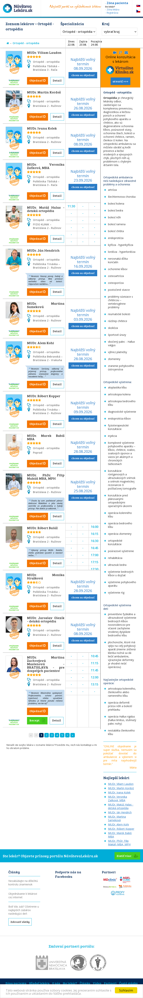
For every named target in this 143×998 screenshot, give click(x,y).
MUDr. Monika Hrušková (45, 576)
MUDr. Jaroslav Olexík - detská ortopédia (45, 619)
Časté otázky (128, 983)
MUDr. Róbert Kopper (43, 396)
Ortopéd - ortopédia (77, 32)
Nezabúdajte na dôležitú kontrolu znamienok (23, 882)
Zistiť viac (124, 856)
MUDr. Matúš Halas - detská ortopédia (45, 209)
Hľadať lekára (39, 983)
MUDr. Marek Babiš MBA (45, 437)
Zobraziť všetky (20, 922)
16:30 (94, 541)
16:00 (94, 527)
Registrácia (112, 12)
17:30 (94, 569)
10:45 (94, 656)
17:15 (94, 562)
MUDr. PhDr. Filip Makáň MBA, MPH (45, 477)
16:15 (94, 534)
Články (85, 983)
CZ (138, 11)
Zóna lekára (113, 9)
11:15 (94, 663)
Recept (34, 720)
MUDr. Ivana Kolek (42, 128)
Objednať (36, 80)
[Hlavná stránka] (8, 43)
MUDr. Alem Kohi (40, 343)
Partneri (110, 983)
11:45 (94, 670)
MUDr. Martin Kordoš (44, 92)
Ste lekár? (70, 983)
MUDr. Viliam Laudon (44, 52)
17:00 (94, 555)
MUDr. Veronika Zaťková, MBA (45, 166)
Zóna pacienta (15, 983)
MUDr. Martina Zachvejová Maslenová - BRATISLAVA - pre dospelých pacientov (45, 664)
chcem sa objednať (82, 75)
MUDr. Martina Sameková (45, 305)
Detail (57, 80)
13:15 (94, 684)
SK (138, 5)
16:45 (94, 548)
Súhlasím (126, 990)
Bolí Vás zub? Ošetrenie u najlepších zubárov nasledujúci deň (23, 910)
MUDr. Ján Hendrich (43, 250)
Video (97, 983)
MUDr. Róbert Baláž (42, 528)
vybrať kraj (112, 32)
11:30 (71, 206)
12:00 (94, 677)
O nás (56, 983)
